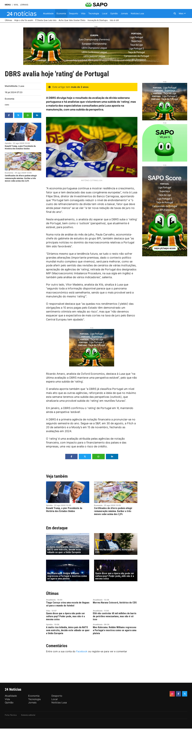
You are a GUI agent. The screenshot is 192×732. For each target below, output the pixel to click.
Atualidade (51, 600)
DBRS (7, 105)
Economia (9, 98)
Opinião (8, 143)
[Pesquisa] (174, 13)
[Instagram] (172, 693)
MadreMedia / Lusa (14, 86)
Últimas (52, 593)
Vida (48, 611)
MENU (8, 5)
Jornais (24, 5)
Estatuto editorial (28, 715)
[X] (184, 693)
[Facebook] (178, 693)
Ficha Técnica (11, 715)
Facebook (81, 651)
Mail (16, 5)
